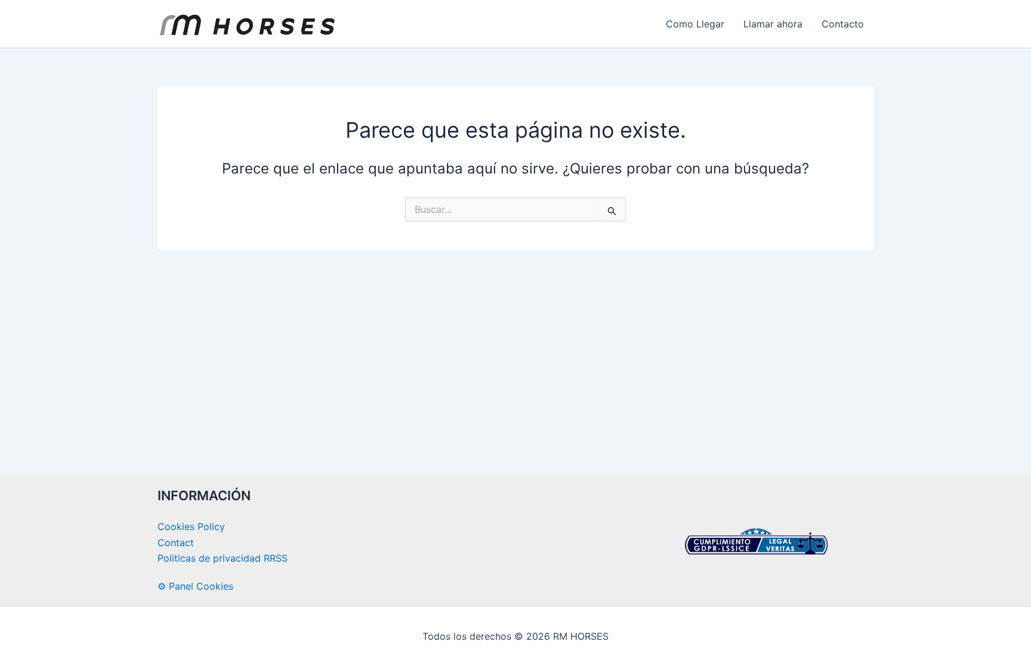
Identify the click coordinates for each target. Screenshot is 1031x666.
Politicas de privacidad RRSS (223, 558)
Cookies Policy (191, 526)
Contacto (843, 24)
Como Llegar (695, 24)
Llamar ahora (772, 24)
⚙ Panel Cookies (195, 586)
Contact (176, 543)
